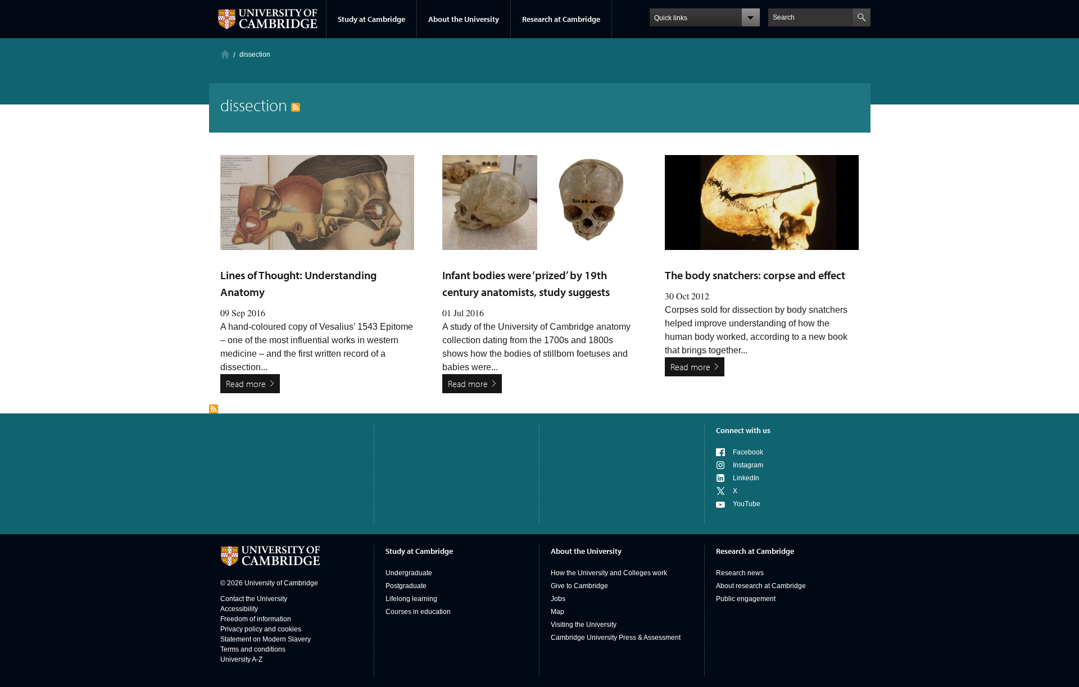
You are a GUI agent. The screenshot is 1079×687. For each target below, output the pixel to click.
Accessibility (239, 609)
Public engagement (746, 599)
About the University (463, 19)
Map (557, 612)
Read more (246, 383)
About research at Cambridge (761, 586)
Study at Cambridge (371, 19)
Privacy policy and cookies (260, 629)
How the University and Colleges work (609, 573)
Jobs (558, 599)
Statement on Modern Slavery (265, 639)
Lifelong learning (411, 599)
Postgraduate (406, 586)
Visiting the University (583, 625)
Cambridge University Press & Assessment (616, 637)
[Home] (225, 54)
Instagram (748, 465)
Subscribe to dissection (213, 408)
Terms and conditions (252, 649)
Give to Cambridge (579, 586)
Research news (740, 573)
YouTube (746, 504)
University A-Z (241, 659)
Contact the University (253, 599)
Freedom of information (255, 619)
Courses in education (418, 612)
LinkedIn (746, 478)
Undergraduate (409, 573)
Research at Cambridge (561, 19)
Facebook (748, 452)
